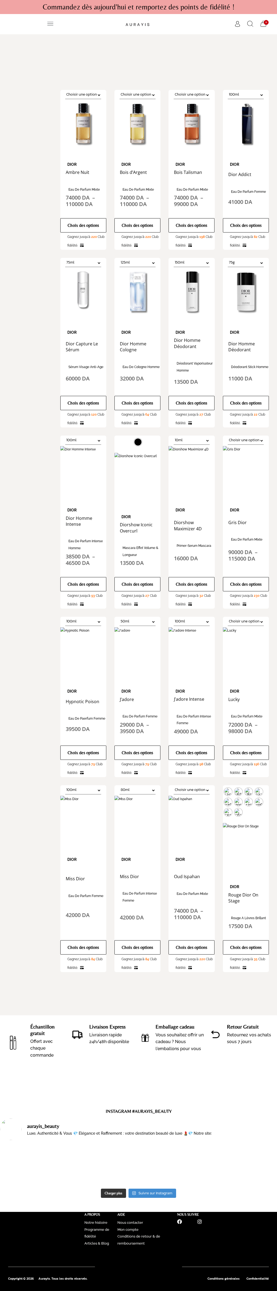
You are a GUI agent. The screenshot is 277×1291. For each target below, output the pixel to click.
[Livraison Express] (77, 1034)
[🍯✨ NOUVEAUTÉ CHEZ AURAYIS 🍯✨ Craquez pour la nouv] (173, 1165)
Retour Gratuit (243, 1026)
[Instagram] (199, 1221)
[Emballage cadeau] (145, 1038)
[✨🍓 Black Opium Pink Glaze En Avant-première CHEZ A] (103, 1165)
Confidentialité (257, 1278)
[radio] (138, 442)
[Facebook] (179, 1221)
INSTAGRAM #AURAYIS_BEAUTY (139, 1111)
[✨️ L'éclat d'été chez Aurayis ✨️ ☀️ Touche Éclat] (33, 1165)
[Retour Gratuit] (215, 1034)
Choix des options (83, 225)
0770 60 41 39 (139, 1256)
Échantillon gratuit (42, 1029)
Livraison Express (107, 1026)
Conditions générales (223, 1278)
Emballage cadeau (175, 1026)
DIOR (72, 164)
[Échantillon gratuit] (13, 1040)
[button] (50, 24)
